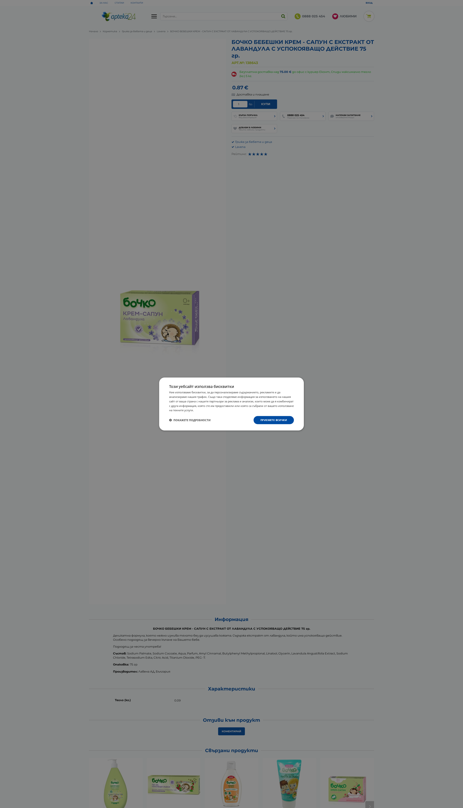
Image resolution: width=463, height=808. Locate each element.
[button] (190, 420)
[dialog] (231, 404)
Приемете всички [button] (273, 420)
